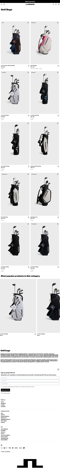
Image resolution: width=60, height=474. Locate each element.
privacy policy (7, 393)
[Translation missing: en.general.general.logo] (30, 4)
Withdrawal (3, 417)
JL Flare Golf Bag (5, 115)
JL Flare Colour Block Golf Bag (8, 65)
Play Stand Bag (4, 217)
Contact (3, 422)
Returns (3, 414)
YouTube (3, 405)
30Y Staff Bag (33, 65)
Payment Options (5, 416)
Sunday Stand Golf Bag (35, 166)
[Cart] (58, 4)
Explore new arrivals (30, 1)
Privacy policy (4, 436)
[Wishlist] (56, 4)
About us (3, 432)
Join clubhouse (4, 429)
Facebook (3, 406)
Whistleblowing (4, 438)
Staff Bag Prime (34, 217)
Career (2, 433)
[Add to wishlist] (28, 22)
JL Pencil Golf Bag (34, 115)
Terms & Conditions (5, 435)
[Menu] (1, 4)
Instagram (3, 403)
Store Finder (4, 420)
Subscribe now (5, 390)
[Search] (4, 4)
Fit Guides (3, 430)
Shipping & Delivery (5, 419)
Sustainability (4, 439)
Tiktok (2, 402)
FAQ (2, 413)
